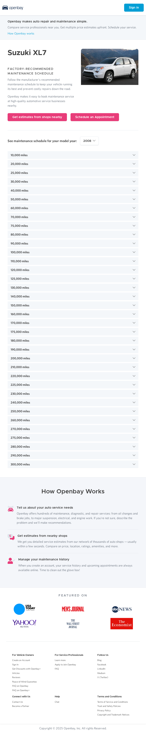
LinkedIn (101, 668)
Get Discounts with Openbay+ (26, 668)
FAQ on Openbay (20, 686)
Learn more (60, 660)
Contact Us (17, 702)
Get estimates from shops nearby (37, 117)
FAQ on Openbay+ (21, 690)
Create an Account (21, 660)
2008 (87, 140)
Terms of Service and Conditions (112, 702)
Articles (16, 673)
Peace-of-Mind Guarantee (24, 681)
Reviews (16, 677)
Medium (101, 673)
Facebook (101, 664)
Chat (57, 702)
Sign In (134, 7)
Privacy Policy (104, 710)
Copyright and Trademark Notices (113, 714)
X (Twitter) (102, 677)
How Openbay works (21, 33)
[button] (73, 155)
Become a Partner (20, 706)
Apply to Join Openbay (65, 664)
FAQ (57, 668)
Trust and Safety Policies (109, 706)
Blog (99, 660)
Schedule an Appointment (94, 117)
